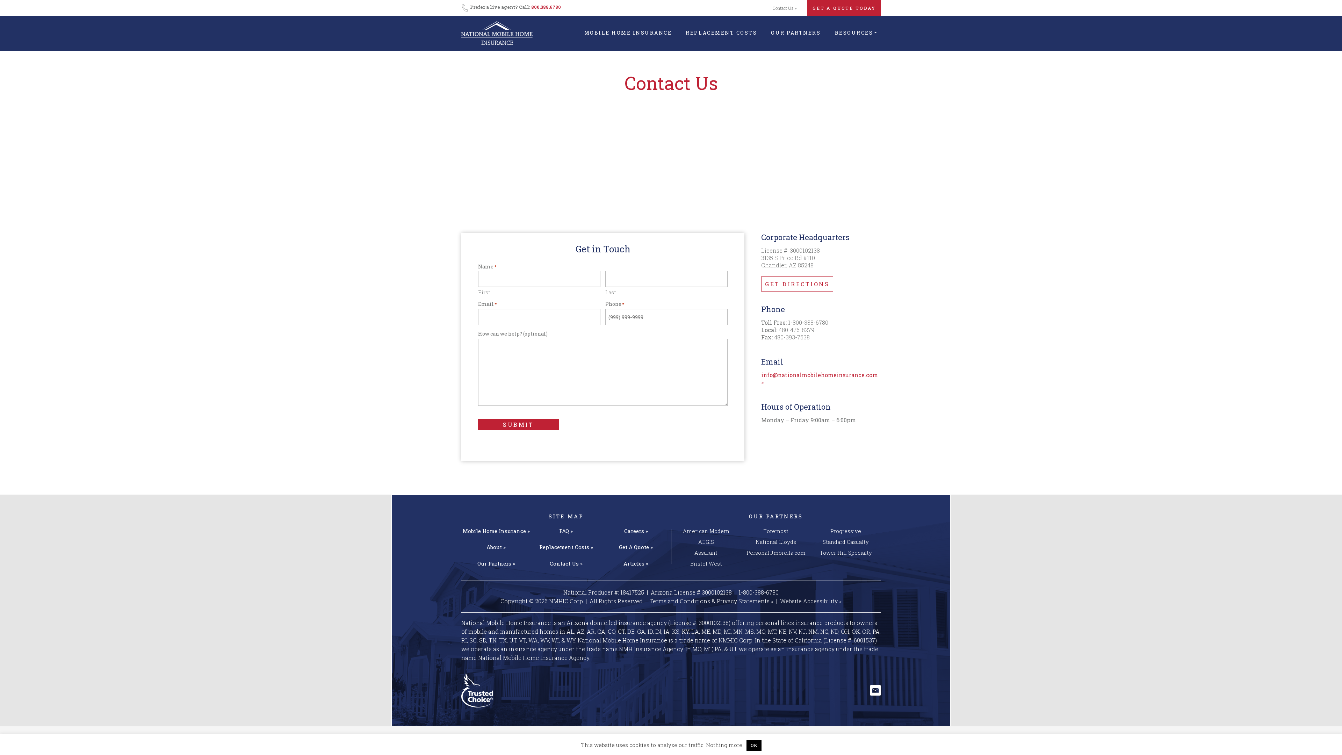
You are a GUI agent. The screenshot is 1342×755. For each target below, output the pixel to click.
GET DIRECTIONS (797, 284)
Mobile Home (496, 530)
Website (811, 601)
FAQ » (566, 530)
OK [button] (754, 745)
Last (610, 292)
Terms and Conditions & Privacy (711, 601)
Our (496, 563)
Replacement (566, 547)
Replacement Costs (721, 32)
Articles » (635, 563)
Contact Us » (784, 8)
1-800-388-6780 (758, 592)
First (484, 292)
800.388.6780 (546, 7)
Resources (854, 32)
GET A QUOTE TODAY (844, 8)
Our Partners (796, 32)
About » (496, 547)
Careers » (636, 530)
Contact (566, 563)
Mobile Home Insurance (628, 32)
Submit (518, 424)
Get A (636, 547)
